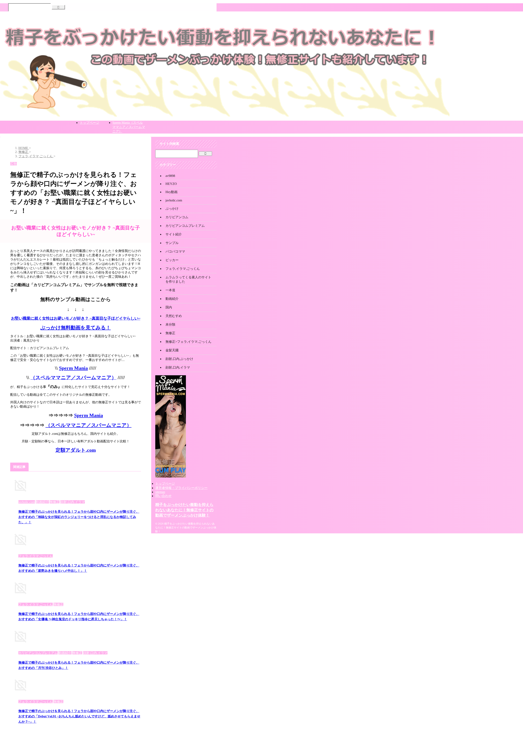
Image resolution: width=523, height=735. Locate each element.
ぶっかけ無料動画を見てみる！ (75, 327)
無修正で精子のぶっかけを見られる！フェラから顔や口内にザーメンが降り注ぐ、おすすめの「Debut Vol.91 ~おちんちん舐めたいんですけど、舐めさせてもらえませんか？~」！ (79, 716)
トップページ (89, 122)
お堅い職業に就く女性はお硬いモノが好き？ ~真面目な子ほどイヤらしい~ (75, 318)
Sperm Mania (73, 368)
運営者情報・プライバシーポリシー (181, 488)
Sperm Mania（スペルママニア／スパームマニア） (128, 127)
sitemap (160, 492)
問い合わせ (163, 496)
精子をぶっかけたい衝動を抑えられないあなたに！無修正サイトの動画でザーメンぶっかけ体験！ (184, 509)
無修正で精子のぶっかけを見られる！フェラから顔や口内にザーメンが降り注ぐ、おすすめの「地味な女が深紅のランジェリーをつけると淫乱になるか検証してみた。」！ (78, 517)
